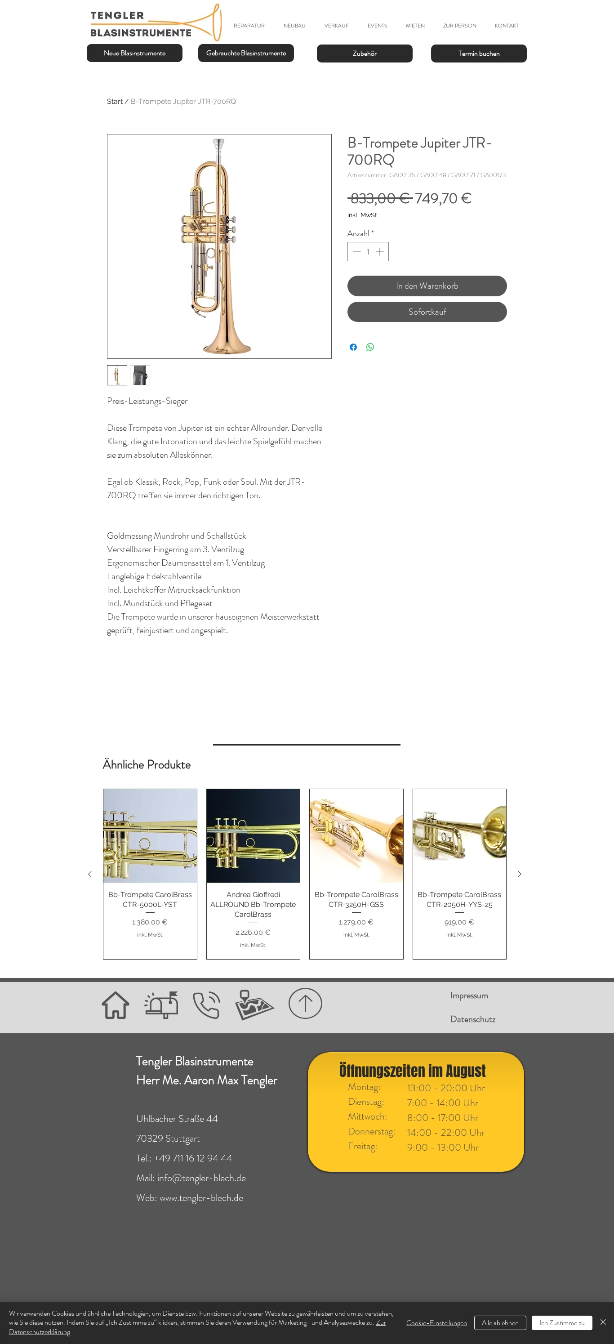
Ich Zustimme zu (562, 1322)
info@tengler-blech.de (201, 1178)
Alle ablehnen (500, 1322)
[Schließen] (603, 1323)
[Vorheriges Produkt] (90, 874)
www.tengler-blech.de (201, 1198)
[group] (305, 874)
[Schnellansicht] (150, 836)
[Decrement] (356, 251)
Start (115, 101)
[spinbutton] (368, 251)
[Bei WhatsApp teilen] (370, 347)
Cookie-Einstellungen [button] (436, 1322)
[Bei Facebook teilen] (353, 347)
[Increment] (380, 251)
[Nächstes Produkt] (519, 874)
